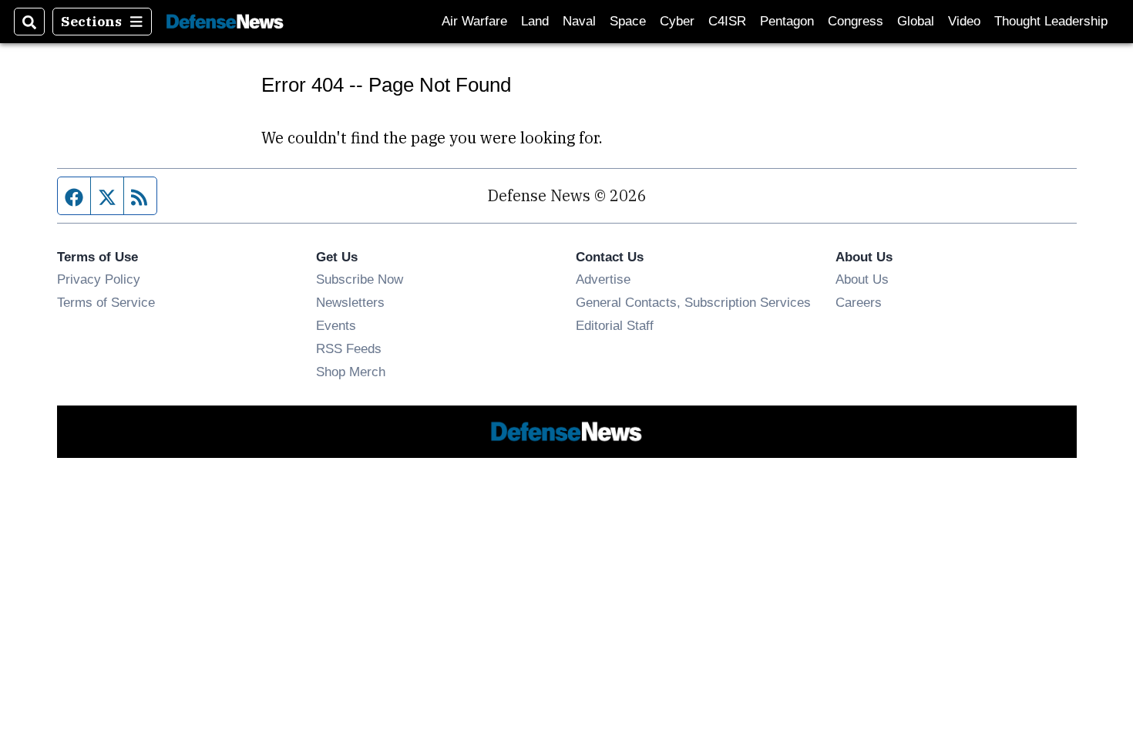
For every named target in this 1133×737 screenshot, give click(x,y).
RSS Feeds (349, 348)
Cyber (677, 21)
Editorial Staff (615, 325)
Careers (858, 302)
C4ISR (727, 21)
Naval (579, 21)
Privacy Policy (98, 279)
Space (628, 21)
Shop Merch (350, 371)
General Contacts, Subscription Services (693, 302)
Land (535, 21)
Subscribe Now (359, 279)
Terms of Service (106, 302)
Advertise (603, 279)
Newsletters (350, 302)
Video (964, 21)
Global (915, 21)
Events (336, 325)
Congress (855, 21)
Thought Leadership (1051, 21)
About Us (862, 279)
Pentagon (787, 21)
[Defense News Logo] (225, 22)
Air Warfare (474, 21)
